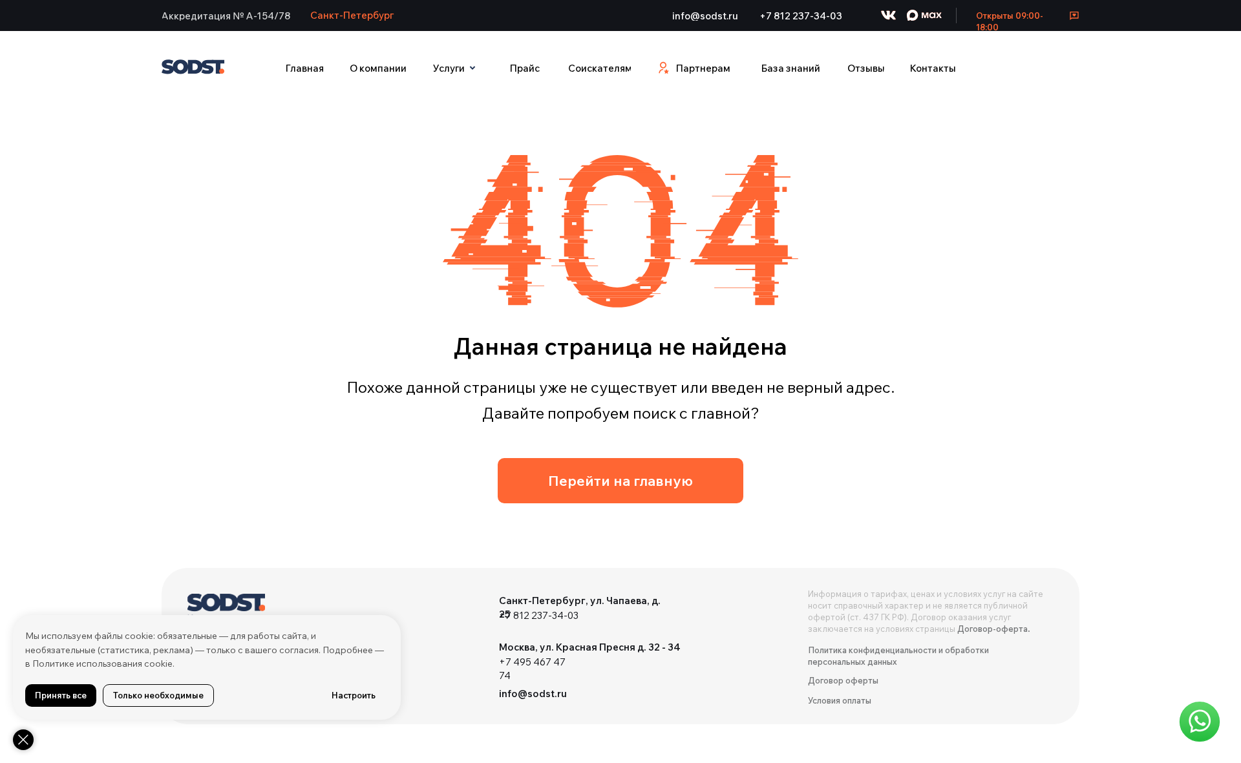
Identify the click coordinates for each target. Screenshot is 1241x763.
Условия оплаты (839, 700)
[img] (226, 609)
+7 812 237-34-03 (538, 615)
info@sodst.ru (533, 693)
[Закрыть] (23, 739)
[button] (226, 15)
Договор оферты (843, 680)
